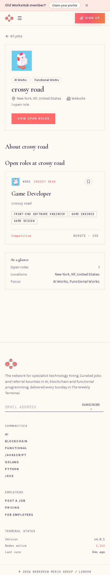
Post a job (15, 500)
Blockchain (16, 441)
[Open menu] (19, 18)
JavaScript (15, 455)
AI (7, 434)
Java (9, 476)
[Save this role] (88, 181)
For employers (19, 515)
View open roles (33, 118)
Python (12, 469)
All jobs (16, 36)
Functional (16, 448)
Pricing (12, 507)
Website (78, 98)
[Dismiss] (87, 5)
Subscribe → (91, 407)
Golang (12, 462)
